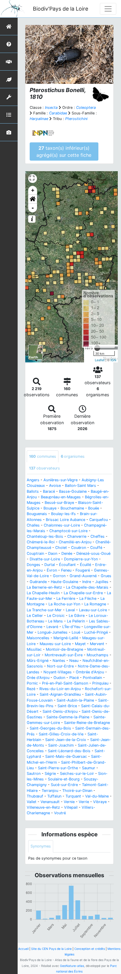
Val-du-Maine (97, 796)
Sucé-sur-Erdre (64, 784)
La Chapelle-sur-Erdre (83, 593)
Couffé (96, 547)
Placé (74, 677)
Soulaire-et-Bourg (64, 779)
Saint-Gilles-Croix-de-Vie (61, 734)
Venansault (50, 802)
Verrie (84, 802)
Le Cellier (35, 615)
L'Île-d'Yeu (71, 627)
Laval (70, 610)
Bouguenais (37, 514)
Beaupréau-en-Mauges (61, 497)
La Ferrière (65, 598)
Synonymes (41, 846)
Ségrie (50, 773)
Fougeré (82, 570)
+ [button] (32, 190)
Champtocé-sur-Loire (68, 531)
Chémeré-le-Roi (41, 542)
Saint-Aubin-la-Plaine (75, 700)
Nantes (59, 660)
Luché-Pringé (96, 632)
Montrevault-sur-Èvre (64, 655)
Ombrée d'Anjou (90, 672)
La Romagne (95, 604)
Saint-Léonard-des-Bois (69, 751)
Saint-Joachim (61, 745)
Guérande (38, 582)
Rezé (31, 689)
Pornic (32, 683)
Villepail (71, 807)
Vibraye (100, 802)
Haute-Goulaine (64, 582)
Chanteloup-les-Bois (45, 536)
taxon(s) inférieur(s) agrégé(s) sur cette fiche (63, 151)
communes (42, 456)
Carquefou (98, 519)
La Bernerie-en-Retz (44, 587)
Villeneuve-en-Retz (43, 807)
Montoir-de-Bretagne (64, 649)
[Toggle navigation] (108, 9)
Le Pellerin (76, 621)
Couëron (78, 547)
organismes (73, 456)
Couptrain (35, 553)
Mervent (97, 644)
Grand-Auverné (83, 576)
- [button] (32, 208)
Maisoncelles (38, 638)
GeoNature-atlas (72, 966)
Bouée (93, 508)
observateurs (44, 468)
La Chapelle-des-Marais (87, 587)
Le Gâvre (77, 615)
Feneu (66, 570)
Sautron (34, 773)
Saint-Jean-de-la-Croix (65, 739)
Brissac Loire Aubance (65, 519)
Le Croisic (56, 615)
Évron (52, 570)
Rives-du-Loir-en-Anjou (60, 689)
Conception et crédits (89, 948)
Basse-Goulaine (73, 491)
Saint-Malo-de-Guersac (66, 756)
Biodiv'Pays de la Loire (60, 9)
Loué (76, 632)
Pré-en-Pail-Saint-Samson (65, 683)
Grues (106, 576)
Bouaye (49, 508)
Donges (33, 564)
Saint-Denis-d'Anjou (60, 711)
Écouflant (67, 564)
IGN (113, 359)
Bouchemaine (72, 508)
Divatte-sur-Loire (45, 559)
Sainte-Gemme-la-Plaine (67, 717)
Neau (73, 660)
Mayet (80, 644)
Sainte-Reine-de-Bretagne (87, 722)
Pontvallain (92, 677)
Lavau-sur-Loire (93, 610)
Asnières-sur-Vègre (60, 480)
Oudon (59, 677)
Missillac (34, 649)
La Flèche (87, 598)
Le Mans (55, 621)
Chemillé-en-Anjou (75, 542)
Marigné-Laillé (65, 638)
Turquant (73, 796)
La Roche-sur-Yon (64, 604)
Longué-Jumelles (53, 632)
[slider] (97, 348)
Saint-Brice (67, 706)
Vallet (31, 802)
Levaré (52, 627)
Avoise (55, 485)
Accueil (23, 948)
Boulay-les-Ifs (63, 514)
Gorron (59, 576)
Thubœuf (35, 796)
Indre (86, 582)
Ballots (33, 491)
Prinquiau (100, 683)
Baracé (49, 491)
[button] (32, 199)
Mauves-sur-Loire (55, 644)
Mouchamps (97, 655)
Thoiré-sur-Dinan (77, 790)
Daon (52, 553)
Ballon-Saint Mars (80, 485)
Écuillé (85, 564)
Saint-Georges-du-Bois (50, 728)
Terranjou (50, 790)
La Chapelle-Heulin (43, 593)
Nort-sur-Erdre (60, 666)
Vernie (69, 802)
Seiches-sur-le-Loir (77, 773)
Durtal (49, 564)
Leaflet (100, 359)
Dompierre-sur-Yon (81, 559)
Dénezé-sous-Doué (93, 553)
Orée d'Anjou (38, 677)
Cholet (61, 547)
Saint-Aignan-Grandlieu (60, 694)
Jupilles (101, 582)
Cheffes (97, 536)
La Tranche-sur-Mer (44, 610)
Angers (33, 480)
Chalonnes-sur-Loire (62, 525)
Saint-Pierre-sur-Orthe (58, 768)
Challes (33, 525)
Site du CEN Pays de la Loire (51, 948)
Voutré (60, 813)
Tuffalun (54, 796)
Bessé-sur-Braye (59, 502)
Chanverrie (76, 536)
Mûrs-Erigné (37, 660)
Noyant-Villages (57, 672)
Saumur (88, 768)
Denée (66, 553)
